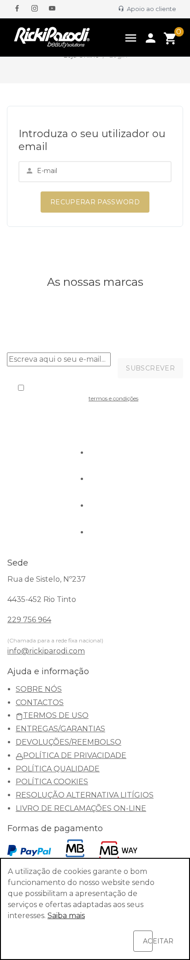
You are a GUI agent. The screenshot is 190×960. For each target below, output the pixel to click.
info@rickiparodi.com (46, 651)
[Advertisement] (95, 95)
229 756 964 (29, 619)
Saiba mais (66, 915)
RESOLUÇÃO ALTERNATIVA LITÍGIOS (85, 795)
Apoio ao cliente (150, 8)
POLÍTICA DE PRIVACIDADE (74, 755)
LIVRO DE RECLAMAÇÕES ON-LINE (81, 808)
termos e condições (113, 398)
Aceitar (148, 941)
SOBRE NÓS (39, 689)
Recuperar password (95, 202)
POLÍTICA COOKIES (52, 781)
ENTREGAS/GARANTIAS (60, 728)
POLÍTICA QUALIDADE (58, 768)
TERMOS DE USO (56, 715)
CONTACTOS (40, 702)
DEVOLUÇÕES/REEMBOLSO (68, 742)
